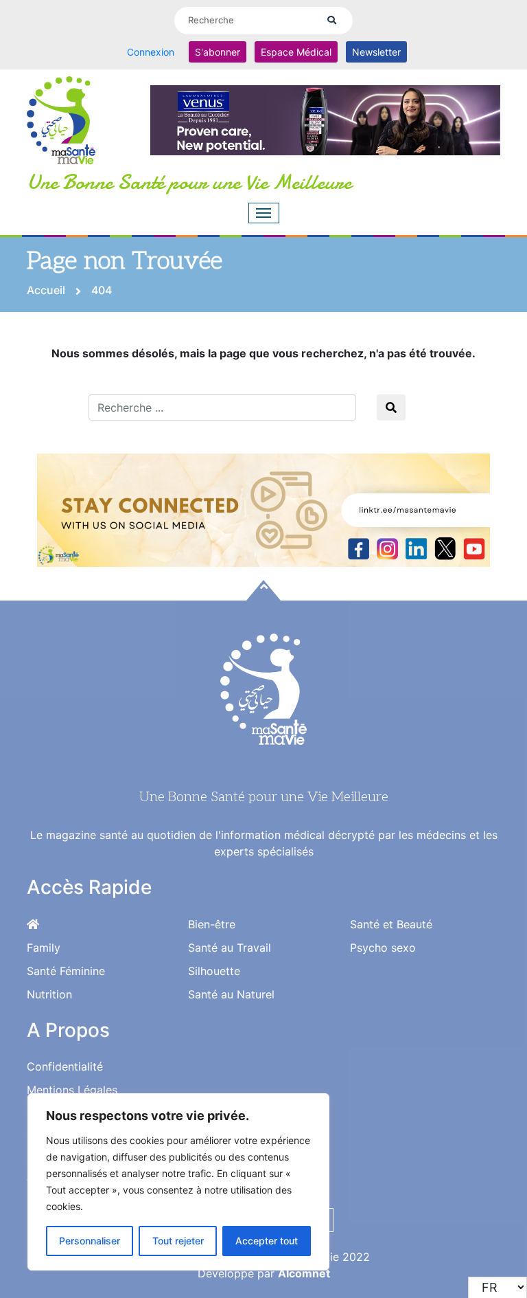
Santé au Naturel (231, 994)
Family (43, 947)
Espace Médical (296, 52)
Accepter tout (266, 1240)
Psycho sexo (383, 947)
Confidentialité (65, 1066)
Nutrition (49, 994)
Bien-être (211, 924)
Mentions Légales (72, 1090)
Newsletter (376, 52)
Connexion (150, 52)
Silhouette (214, 971)
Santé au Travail (229, 947)
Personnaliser (89, 1240)
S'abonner (217, 52)
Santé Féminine (66, 971)
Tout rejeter (178, 1240)
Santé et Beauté (391, 924)
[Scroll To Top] (263, 590)
